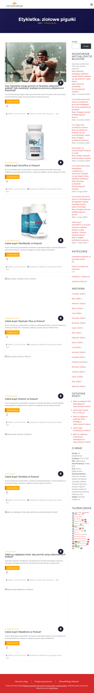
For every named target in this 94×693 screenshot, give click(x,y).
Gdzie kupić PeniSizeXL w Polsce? (23, 243)
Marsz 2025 (76, 342)
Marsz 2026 (76, 308)
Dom (40, 23)
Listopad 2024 (77, 357)
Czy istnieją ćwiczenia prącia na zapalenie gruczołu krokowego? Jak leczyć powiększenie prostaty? (81, 104)
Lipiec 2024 (76, 376)
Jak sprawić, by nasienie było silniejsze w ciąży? (81, 150)
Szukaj (74, 41)
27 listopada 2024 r (12, 241)
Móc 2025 (76, 333)
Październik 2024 (79, 362)
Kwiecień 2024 (78, 386)
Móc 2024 (76, 381)
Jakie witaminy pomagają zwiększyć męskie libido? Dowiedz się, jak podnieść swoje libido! (81, 76)
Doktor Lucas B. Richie (17, 114)
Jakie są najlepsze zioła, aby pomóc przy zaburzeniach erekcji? (35, 555)
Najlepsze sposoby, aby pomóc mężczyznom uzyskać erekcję (45, 686)
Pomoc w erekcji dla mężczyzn (41, 114)
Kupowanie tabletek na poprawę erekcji (45, 189)
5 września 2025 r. (12, 83)
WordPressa (53, 688)
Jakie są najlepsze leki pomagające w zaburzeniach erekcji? (82, 404)
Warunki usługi (21, 681)
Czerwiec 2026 (78, 294)
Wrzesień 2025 (78, 323)
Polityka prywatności (43, 681)
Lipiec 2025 (76, 328)
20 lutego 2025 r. (11, 163)
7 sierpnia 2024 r (11, 396)
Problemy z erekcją (79, 276)
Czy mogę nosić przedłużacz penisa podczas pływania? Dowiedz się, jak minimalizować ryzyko (81, 130)
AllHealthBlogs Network (69, 681)
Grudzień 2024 (78, 352)
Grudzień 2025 (78, 318)
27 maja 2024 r (10, 552)
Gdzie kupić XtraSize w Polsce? (22, 476)
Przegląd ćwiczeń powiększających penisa (81, 114)
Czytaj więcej (13, 101)
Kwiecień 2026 (78, 303)
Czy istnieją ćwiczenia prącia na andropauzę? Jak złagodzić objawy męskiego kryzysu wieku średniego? (81, 201)
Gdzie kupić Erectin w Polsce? (21, 399)
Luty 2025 (76, 347)
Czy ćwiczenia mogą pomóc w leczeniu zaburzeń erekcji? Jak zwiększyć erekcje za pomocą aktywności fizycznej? (34, 88)
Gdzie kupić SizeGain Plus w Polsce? (25, 321)
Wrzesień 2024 (78, 367)
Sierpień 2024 (77, 372)
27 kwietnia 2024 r (12, 629)
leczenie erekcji (78, 281)
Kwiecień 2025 (78, 337)
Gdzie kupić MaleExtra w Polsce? (23, 632)
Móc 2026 (76, 298)
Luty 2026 (76, 313)
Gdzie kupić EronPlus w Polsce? (22, 165)
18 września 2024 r (12, 318)
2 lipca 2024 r (10, 474)
